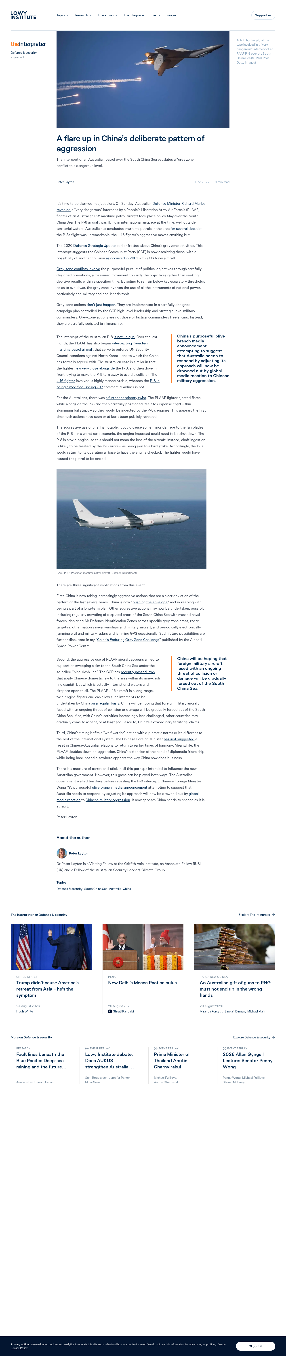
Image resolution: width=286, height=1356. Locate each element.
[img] (110, 1011)
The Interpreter (134, 15)
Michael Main (256, 1011)
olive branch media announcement (119, 787)
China (127, 889)
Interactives (106, 15)
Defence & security (24, 53)
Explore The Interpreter (254, 915)
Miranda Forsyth (211, 1011)
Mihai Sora (92, 1082)
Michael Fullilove (165, 1078)
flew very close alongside (94, 368)
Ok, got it (256, 1346)
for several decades (186, 228)
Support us (263, 15)
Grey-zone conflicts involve (78, 269)
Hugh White (24, 1011)
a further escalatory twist (126, 397)
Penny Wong (232, 1078)
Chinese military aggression (108, 800)
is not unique (124, 337)
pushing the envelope (150, 602)
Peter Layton (65, 182)
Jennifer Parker (119, 1078)
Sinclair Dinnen (235, 1011)
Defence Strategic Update (94, 245)
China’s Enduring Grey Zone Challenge (128, 639)
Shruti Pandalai (123, 1011)
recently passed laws (138, 672)
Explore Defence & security (251, 1037)
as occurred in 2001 (122, 258)
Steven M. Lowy (234, 1082)
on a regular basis (105, 703)
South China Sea (95, 889)
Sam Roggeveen (96, 1078)
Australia (115, 889)
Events (155, 15)
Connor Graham (43, 1082)
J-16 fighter (66, 380)
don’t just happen (101, 304)
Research (81, 15)
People (171, 15)
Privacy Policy (19, 1348)
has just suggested (179, 739)
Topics (61, 15)
